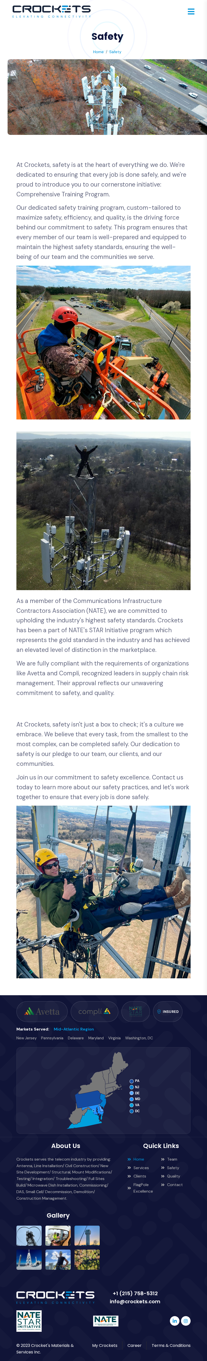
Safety (173, 1167)
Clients (140, 1176)
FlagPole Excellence (143, 1188)
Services (141, 1167)
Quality (173, 1176)
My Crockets (104, 1345)
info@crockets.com (135, 1301)
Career (134, 1345)
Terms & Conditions (171, 1345)
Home (139, 1159)
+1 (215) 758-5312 (135, 1293)
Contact (175, 1184)
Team (172, 1159)
